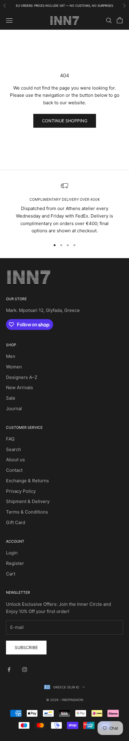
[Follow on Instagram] (25, 669)
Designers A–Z (21, 377)
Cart (10, 574)
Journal (14, 408)
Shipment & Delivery (28, 501)
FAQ (10, 439)
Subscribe (26, 647)
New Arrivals (19, 387)
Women (14, 367)
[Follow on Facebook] (9, 669)
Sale (10, 398)
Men (10, 356)
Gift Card (15, 522)
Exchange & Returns (27, 480)
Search (13, 449)
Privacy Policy (21, 491)
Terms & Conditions (27, 512)
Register (15, 563)
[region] (64, 208)
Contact (14, 470)
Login (12, 553)
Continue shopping (64, 120)
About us (15, 459)
